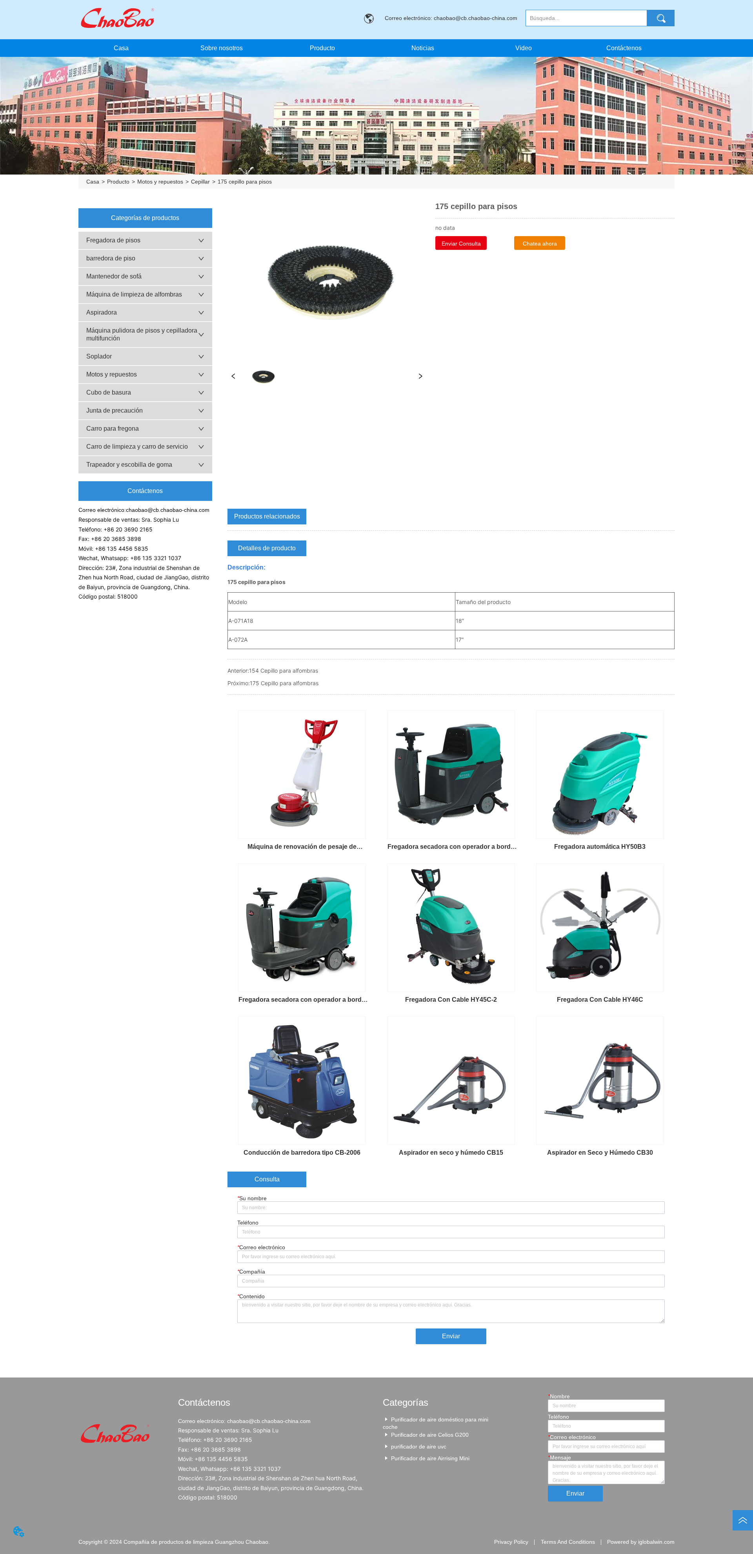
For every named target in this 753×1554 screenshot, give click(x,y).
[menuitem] (322, 48)
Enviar (451, 1336)
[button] (322, 48)
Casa (92, 181)
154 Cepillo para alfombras (283, 670)
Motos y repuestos (160, 181)
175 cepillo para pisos (245, 181)
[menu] (372, 48)
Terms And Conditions (568, 1542)
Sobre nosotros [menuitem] (221, 48)
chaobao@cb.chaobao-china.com (167, 510)
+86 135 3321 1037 (155, 558)
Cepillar (200, 181)
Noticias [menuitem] (422, 48)
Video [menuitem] (523, 48)
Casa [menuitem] (121, 48)
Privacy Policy (511, 1542)
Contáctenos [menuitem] (624, 48)
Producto (118, 181)
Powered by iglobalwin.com (641, 1542)
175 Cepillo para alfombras (284, 683)
